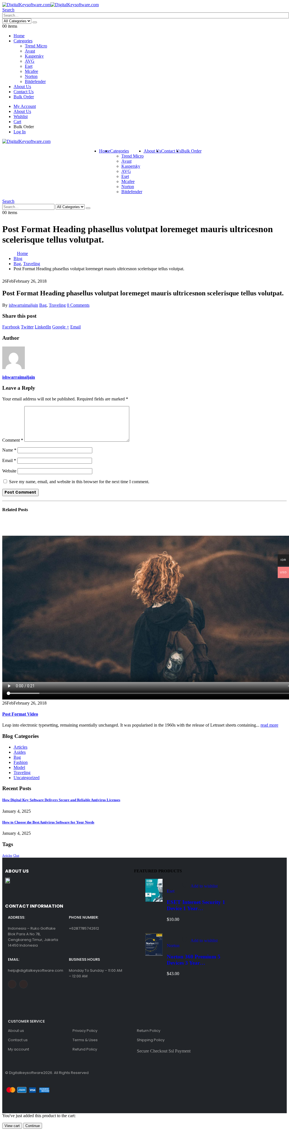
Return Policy (148, 1030)
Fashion (21, 762)
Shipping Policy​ (151, 1040)
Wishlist (21, 116)
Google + (60, 326)
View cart (12, 1126)
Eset (28, 66)
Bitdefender (35, 81)
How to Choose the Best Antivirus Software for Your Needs (48, 822)
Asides (20, 752)
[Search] (34, 22)
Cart (17, 121)
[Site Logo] (50, 4)
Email (75, 326)
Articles (20, 747)
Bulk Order (24, 96)
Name (9, 450)
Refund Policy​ (85, 1049)
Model (19, 767)
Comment (12, 440)
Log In (20, 131)
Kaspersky (34, 56)
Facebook (11, 326)
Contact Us (24, 91)
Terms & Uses (85, 1040)
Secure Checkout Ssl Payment (164, 1051)
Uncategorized (27, 777)
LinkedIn (43, 326)
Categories (23, 40)
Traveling (57, 305)
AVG (29, 61)
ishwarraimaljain (23, 305)
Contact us (18, 1040)
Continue (32, 1126)
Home (19, 35)
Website (9, 470)
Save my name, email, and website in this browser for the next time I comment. (79, 481)
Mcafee (31, 71)
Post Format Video (20, 714)
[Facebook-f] (12, 984)
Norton (31, 76)
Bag (43, 305)
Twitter (27, 326)
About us (16, 1030)
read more (269, 725)
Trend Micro (36, 45)
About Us (22, 86)
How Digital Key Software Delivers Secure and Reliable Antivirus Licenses (61, 800)
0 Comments (78, 305)
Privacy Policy (85, 1030)
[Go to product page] (154, 891)
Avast (30, 51)
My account (18, 1049)
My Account (25, 106)
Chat (16, 855)
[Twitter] (23, 984)
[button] (8, 9)
